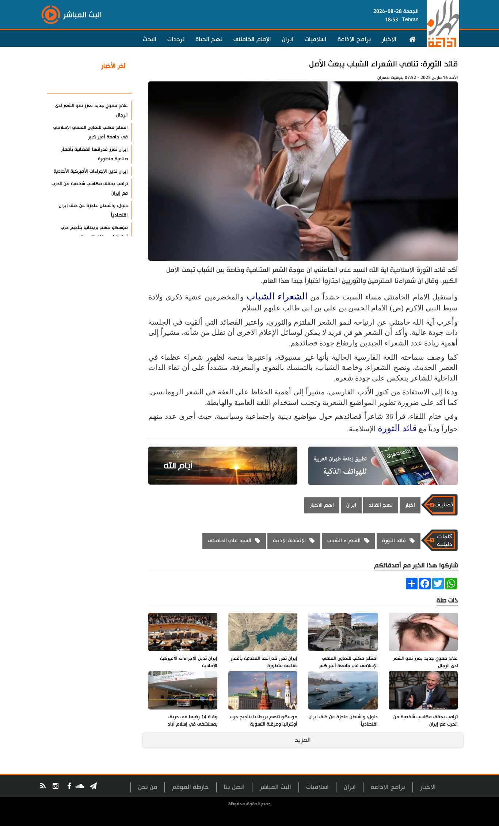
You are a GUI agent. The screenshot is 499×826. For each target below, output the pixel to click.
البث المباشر (275, 787)
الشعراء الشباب (277, 296)
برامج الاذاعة (354, 39)
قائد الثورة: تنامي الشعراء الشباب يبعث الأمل (383, 64)
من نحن (147, 787)
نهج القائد (381, 505)
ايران (288, 39)
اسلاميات (316, 39)
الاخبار (389, 39)
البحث (149, 39)
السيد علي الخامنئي (229, 541)
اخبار (410, 505)
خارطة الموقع (190, 787)
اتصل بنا (234, 787)
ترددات (175, 39)
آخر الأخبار (113, 66)
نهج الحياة (208, 39)
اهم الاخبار (322, 505)
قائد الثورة (397, 428)
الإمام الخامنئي (252, 39)
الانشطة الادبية (289, 541)
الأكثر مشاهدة (106, 83)
